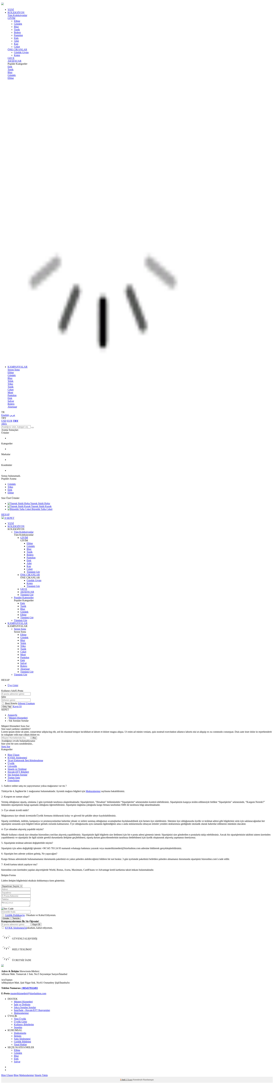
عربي (12, 415)
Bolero (17, 32)
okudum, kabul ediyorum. (29, 927)
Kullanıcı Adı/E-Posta (12, 690)
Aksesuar (12, 406)
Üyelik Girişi (20, 1021)
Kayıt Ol (17, 706)
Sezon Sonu (14, 369)
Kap (16, 43)
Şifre (3, 697)
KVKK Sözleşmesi (17, 757)
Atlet (16, 41)
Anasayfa (12, 715)
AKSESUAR (14, 61)
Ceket (17, 46)
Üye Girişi (13, 685)
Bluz (16, 26)
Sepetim (18, 1027)
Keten (17, 55)
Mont (10, 392)
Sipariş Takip (41, 1075)
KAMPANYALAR (17, 366)
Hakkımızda (20, 1033)
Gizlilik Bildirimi (22, 1041)
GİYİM (11, 18)
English (5, 415)
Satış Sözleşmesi (22, 1038)
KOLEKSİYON (16, 12)
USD (4, 420)
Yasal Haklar (20, 1044)
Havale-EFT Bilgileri (18, 772)
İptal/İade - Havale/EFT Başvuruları (32, 1010)
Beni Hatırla (11, 703)
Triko (10, 384)
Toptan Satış (14, 777)
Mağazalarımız (93, 791)
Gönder (6, 918)
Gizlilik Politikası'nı (15, 915)
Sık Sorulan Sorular (17, 774)
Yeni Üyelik (20, 1018)
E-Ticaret (129, 1080)
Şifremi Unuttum (26, 703)
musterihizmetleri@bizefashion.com (28, 993)
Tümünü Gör (33, 572)
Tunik (17, 29)
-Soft (123, 1080)
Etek (16, 38)
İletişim (17, 1036)
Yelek (10, 381)
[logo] (137, 4)
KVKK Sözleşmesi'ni (16, 927)
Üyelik (11, 763)
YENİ (11, 9)
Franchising (13, 780)
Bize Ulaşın (13, 754)
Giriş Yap (7, 706)
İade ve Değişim (22, 1004)
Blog (16, 1075)
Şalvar (11, 401)
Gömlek (18, 24)
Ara (34, 738)
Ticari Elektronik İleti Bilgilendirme (25, 760)
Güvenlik (12, 766)
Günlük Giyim (21, 52)
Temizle (16, 918)
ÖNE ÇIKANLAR (17, 49)
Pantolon (18, 35)
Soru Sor (5, 746)
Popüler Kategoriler (24, 597)
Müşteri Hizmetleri (18, 717)
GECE (11, 58)
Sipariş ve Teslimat (17, 769)
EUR (9, 420)
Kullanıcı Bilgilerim (24, 1024)
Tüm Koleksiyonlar (17, 15)
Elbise (17, 21)
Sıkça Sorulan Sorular (25, 1007)
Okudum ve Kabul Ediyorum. (30, 915)
